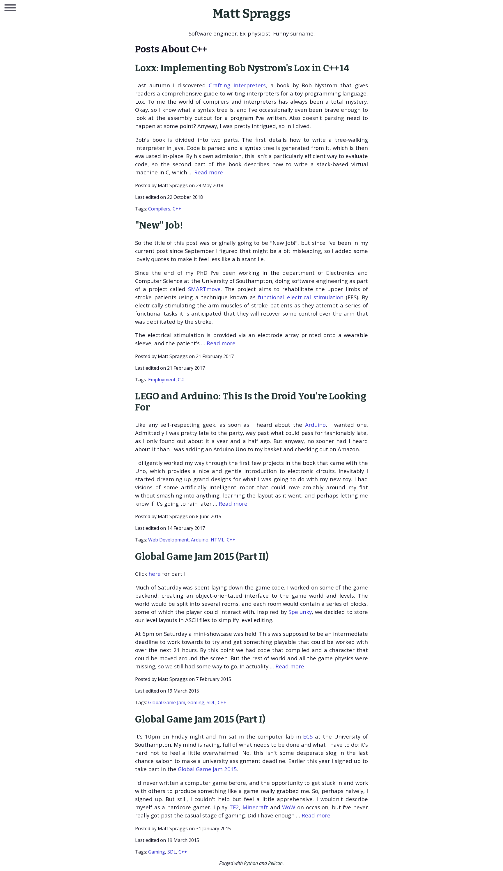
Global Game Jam (166, 702)
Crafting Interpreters (237, 85)
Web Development (168, 540)
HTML (217, 540)
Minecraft (255, 807)
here (154, 573)
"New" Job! (159, 225)
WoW (288, 807)
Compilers (159, 209)
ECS (308, 736)
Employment (162, 379)
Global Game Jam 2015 (207, 769)
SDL (211, 702)
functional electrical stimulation (300, 297)
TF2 (234, 807)
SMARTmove (204, 289)
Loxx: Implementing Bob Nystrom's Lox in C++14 (242, 68)
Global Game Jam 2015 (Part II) (202, 556)
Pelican (275, 863)
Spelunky (300, 611)
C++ (177, 209)
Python (251, 863)
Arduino (315, 424)
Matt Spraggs (251, 13)
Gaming (195, 702)
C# (181, 379)
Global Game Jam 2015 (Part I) (200, 719)
